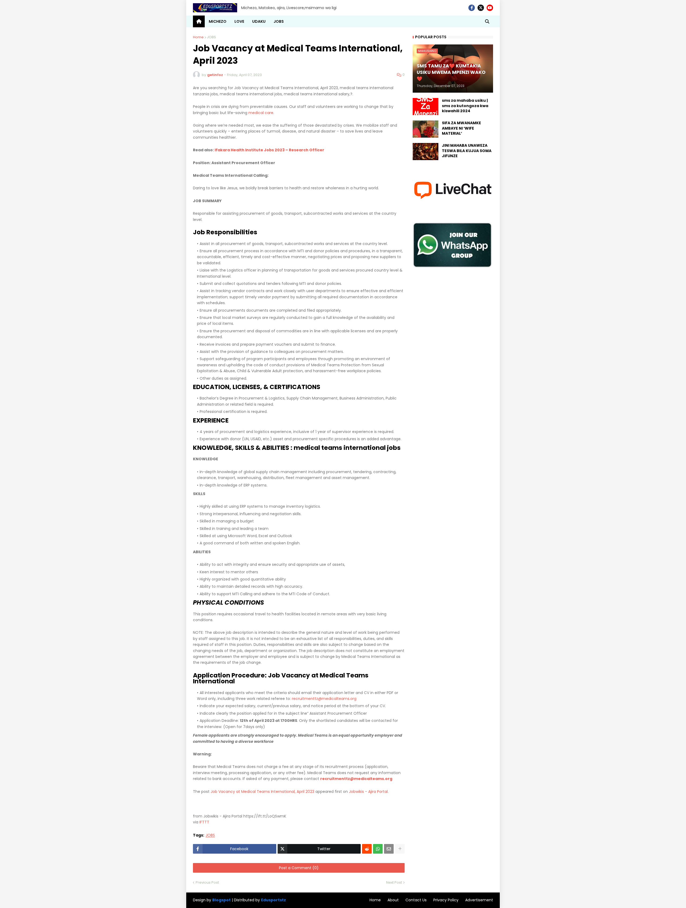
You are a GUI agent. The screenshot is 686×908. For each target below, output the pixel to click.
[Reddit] (367, 849)
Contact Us (416, 900)
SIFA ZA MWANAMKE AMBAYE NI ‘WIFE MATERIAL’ (461, 128)
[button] (487, 21)
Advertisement (479, 900)
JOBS (211, 37)
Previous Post (207, 882)
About (393, 900)
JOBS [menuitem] (279, 21)
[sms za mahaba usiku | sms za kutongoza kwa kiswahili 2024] (425, 106)
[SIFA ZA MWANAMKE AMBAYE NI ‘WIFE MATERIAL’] (425, 129)
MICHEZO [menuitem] (217, 21)
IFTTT (204, 822)
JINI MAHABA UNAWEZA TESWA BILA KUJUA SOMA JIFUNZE (466, 151)
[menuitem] (199, 21)
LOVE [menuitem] (239, 21)
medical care (260, 112)
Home (198, 37)
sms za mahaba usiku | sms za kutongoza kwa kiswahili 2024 (465, 106)
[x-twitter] (481, 8)
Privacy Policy (445, 900)
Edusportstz (273, 900)
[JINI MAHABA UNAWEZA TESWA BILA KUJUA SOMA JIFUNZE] (425, 151)
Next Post (394, 882)
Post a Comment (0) (299, 868)
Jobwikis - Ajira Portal (368, 791)
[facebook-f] (471, 8)
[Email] (389, 849)
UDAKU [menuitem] (259, 21)
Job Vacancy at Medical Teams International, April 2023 (262, 791)
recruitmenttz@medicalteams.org (324, 698)
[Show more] (400, 849)
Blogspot (221, 900)
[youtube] (490, 8)
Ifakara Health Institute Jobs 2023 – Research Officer (269, 150)
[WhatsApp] (378, 849)
